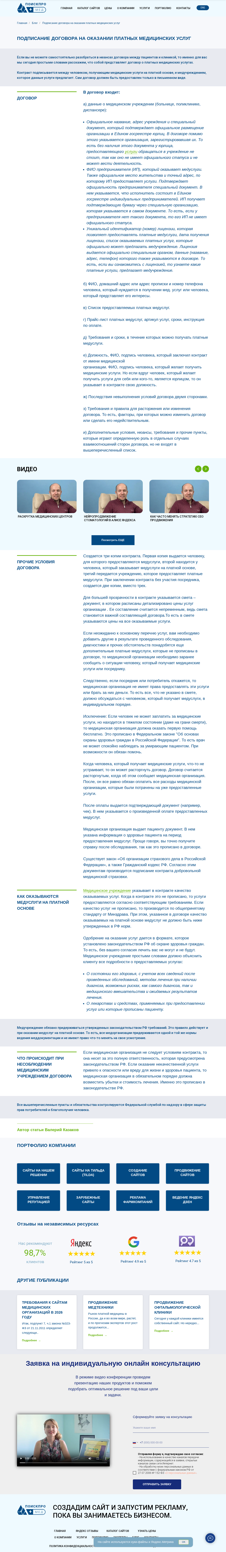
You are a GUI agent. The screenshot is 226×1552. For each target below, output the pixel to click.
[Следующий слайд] (205, 469)
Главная (22, 23)
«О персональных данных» (181, 1472)
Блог (35, 23)
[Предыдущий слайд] (198, 469)
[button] (47, 501)
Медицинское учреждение (107, 890)
